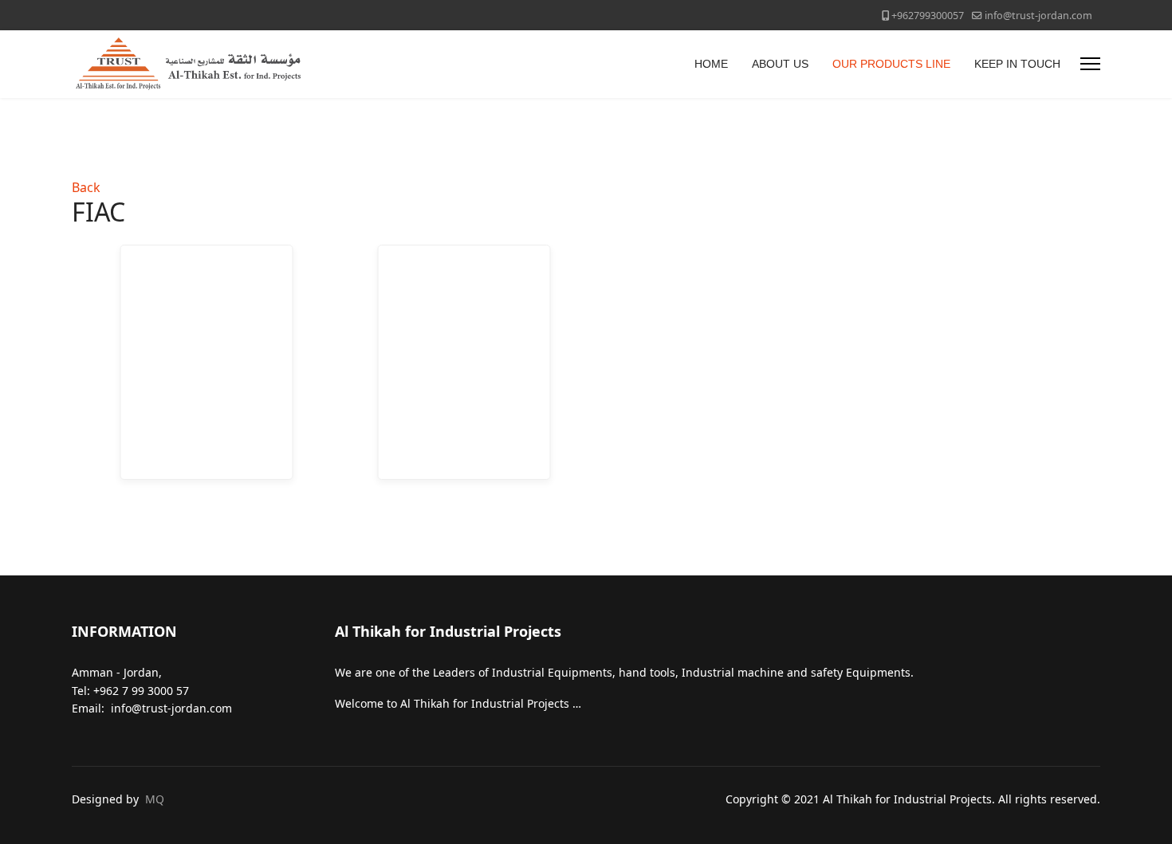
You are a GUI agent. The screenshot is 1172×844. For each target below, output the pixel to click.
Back (86, 187)
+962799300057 (927, 15)
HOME (711, 63)
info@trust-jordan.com (1038, 15)
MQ (154, 799)
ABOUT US (780, 63)
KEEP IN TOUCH (1017, 63)
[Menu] (1090, 64)
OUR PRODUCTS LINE (891, 63)
